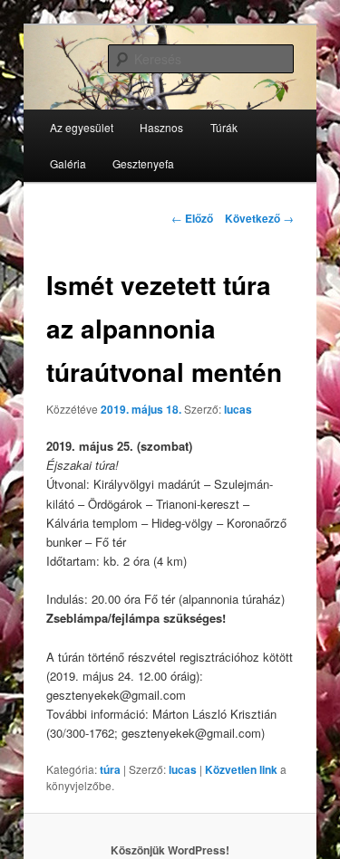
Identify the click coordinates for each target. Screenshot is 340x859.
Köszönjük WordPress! (170, 850)
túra (110, 769)
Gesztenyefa (143, 163)
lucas (238, 409)
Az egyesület (81, 127)
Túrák (224, 127)
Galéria (68, 163)
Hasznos (161, 127)
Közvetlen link (242, 769)
